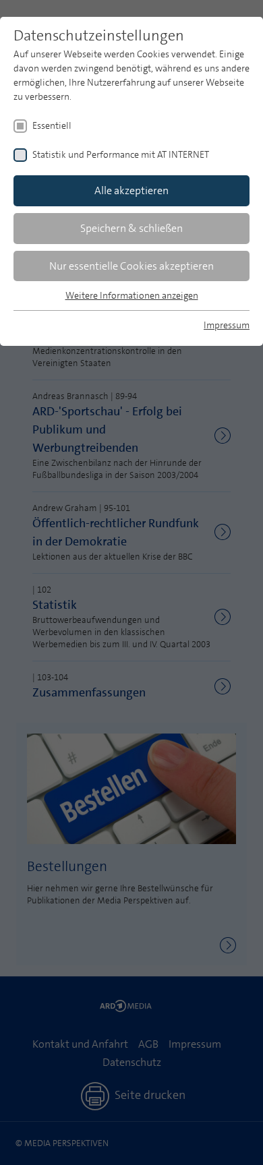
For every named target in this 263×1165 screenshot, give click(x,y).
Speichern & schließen (131, 228)
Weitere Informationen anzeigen (131, 295)
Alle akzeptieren (131, 190)
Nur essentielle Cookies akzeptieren (131, 266)
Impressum (227, 325)
